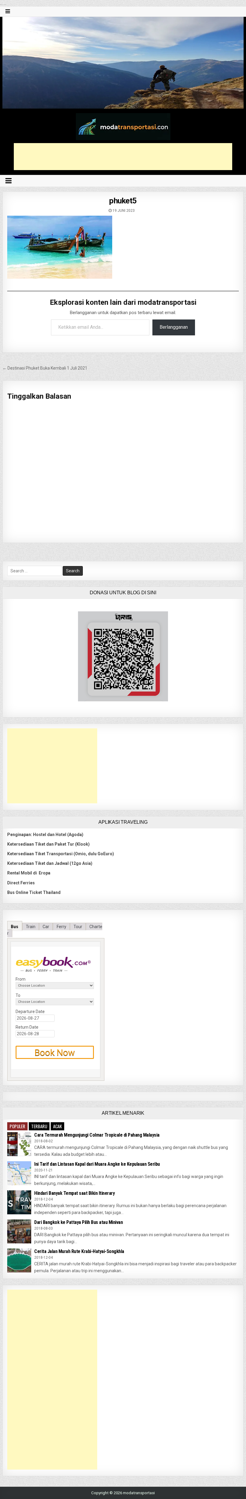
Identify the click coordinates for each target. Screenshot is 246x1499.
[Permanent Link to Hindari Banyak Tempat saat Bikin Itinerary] (19, 1202)
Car (46, 926)
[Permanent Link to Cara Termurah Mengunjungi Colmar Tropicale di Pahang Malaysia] (19, 1144)
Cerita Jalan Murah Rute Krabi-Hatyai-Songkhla (79, 1251)
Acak (57, 1126)
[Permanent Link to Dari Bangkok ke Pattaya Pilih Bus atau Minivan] (19, 1231)
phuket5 (123, 200)
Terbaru (39, 1126)
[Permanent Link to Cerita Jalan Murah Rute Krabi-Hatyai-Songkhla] (19, 1261)
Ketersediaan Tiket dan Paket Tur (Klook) (48, 844)
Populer (17, 1126)
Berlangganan (174, 327)
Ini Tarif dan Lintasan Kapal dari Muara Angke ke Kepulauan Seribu (97, 1164)
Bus (14, 926)
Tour (78, 926)
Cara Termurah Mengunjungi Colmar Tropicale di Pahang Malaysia (97, 1135)
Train (30, 926)
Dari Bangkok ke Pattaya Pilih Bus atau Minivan (78, 1222)
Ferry (61, 926)
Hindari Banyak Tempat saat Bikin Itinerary (74, 1193)
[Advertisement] (123, 156)
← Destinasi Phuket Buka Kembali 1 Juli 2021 (44, 368)
